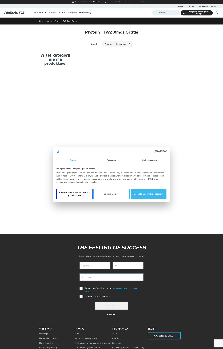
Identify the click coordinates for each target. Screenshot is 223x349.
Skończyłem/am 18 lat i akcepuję (111, 290)
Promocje (43, 333)
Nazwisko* (86, 266)
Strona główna (45, 21)
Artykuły (115, 338)
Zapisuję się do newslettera (97, 296)
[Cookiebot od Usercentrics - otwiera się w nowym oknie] (155, 152)
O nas (114, 333)
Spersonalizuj (110, 194)
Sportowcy (116, 343)
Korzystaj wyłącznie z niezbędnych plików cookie (74, 193)
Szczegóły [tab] (111, 160)
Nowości (180, 6)
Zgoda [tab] (73, 160)
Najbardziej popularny (49, 338)
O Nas (191, 6)
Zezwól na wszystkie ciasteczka (148, 194)
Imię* (117, 266)
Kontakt (78, 333)
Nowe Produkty (46, 343)
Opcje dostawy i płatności (86, 338)
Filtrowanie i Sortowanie (115, 44)
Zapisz (111, 306)
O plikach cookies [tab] (150, 160)
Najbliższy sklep (164, 336)
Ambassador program (207, 6)
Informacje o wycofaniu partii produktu (92, 343)
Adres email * (88, 277)
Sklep (152, 328)
